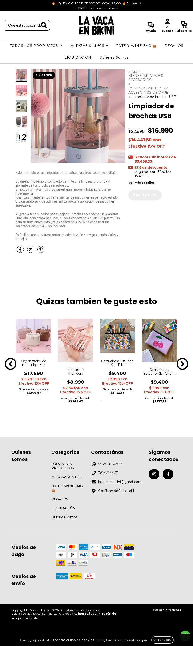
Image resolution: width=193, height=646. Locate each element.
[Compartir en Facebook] (21, 251)
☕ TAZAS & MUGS (87, 46)
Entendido (162, 640)
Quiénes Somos (114, 57)
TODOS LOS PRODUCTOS (34, 46)
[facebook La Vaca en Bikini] (14, 3)
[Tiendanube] (167, 610)
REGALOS (174, 46)
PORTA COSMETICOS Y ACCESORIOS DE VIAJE (148, 90)
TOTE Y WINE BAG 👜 (136, 46)
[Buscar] (44, 25)
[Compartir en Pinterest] (40, 251)
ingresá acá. (87, 613)
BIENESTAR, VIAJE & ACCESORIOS (145, 77)
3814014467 (108, 473)
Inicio (132, 71)
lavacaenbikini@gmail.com (120, 482)
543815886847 (110, 464)
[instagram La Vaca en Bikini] (7, 3)
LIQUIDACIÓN (77, 57)
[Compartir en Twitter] (31, 251)
